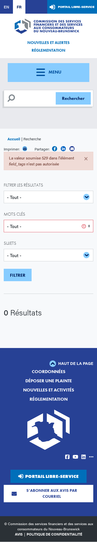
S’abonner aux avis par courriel (51, 493)
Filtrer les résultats (23, 185)
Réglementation (48, 50)
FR (19, 7)
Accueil (13, 138)
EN (6, 7)
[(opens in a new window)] (54, 149)
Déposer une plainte (48, 381)
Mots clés (14, 214)
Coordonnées (48, 371)
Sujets (10, 243)
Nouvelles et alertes (48, 42)
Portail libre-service (76, 6)
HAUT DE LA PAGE (75, 363)
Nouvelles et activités (48, 390)
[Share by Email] (72, 149)
